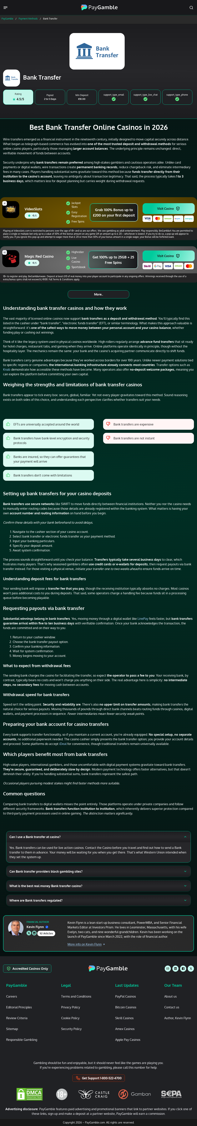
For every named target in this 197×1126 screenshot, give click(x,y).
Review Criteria (17, 1018)
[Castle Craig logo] (94, 1094)
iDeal (63, 744)
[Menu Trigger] (6, 7)
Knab (6, 369)
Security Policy (71, 1029)
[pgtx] (191, 969)
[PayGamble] (108, 969)
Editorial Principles (19, 1007)
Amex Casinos (124, 1029)
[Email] (168, 969)
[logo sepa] (171, 1094)
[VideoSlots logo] (11, 209)
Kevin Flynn (35, 927)
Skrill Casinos (124, 1018)
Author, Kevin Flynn (177, 1018)
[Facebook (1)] (183, 969)
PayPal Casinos (125, 996)
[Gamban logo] (134, 1094)
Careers (11, 996)
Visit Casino (165, 209)
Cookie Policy (70, 1018)
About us (170, 996)
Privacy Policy (70, 1007)
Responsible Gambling (21, 1040)
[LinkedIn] (175, 969)
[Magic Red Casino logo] (11, 258)
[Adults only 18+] (61, 1094)
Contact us (171, 1007)
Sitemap (12, 1029)
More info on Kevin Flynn (85, 944)
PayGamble (7, 18)
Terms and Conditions (76, 996)
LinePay (143, 619)
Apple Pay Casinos (127, 1040)
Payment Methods (28, 18)
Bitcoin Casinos (125, 1007)
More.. (98, 294)
